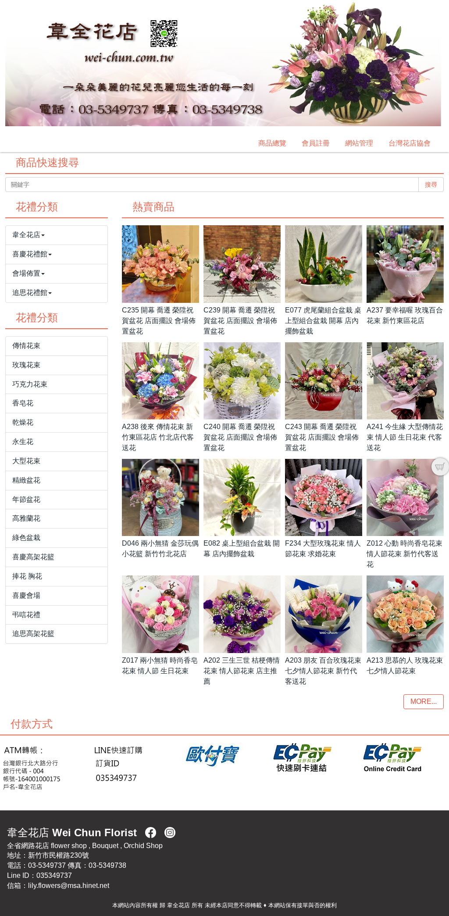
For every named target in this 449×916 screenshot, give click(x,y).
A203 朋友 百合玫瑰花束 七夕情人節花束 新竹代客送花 (323, 671)
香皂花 (22, 403)
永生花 (22, 441)
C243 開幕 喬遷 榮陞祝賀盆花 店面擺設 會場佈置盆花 (322, 437)
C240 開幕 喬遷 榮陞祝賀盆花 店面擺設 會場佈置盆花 (240, 437)
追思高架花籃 (33, 633)
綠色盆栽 (26, 537)
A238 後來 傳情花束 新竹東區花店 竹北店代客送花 (158, 437)
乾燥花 (22, 422)
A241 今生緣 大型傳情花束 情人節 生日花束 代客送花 (405, 437)
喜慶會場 (26, 595)
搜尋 (431, 184)
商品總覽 (272, 143)
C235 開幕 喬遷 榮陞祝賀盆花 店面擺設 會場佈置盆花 (159, 320)
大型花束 (26, 461)
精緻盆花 (26, 480)
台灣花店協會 (409, 143)
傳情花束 (26, 345)
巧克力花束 (29, 384)
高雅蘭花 (26, 518)
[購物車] (440, 467)
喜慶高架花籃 (33, 557)
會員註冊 (316, 143)
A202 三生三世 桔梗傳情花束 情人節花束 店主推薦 (241, 671)
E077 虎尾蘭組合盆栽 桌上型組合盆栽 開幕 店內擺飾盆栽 (323, 320)
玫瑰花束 (26, 365)
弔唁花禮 (26, 614)
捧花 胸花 (27, 576)
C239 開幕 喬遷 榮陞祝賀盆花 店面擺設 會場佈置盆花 (240, 320)
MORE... (423, 701)
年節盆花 (26, 499)
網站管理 (359, 143)
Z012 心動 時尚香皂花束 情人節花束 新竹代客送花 (404, 554)
